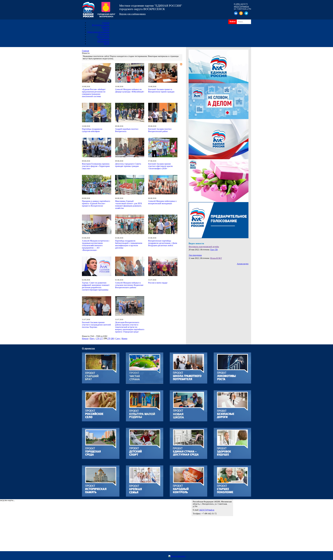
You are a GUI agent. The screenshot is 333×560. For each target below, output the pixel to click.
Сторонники (103, 39)
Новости (105, 27)
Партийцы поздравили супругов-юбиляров (92, 130)
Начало (85, 338)
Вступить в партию (100, 25)
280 (112, 338)
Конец (124, 338)
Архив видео (242, 264)
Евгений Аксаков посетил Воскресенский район (159, 130)
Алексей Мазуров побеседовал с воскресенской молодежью (162, 202)
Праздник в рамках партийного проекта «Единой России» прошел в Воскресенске (96, 203)
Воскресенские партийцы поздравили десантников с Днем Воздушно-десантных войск (162, 243)
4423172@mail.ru (241, 6)
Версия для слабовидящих (132, 14)
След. (117, 338)
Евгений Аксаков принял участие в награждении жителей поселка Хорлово (96, 324)
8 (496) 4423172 (241, 4)
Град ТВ (214, 249)
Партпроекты (103, 41)
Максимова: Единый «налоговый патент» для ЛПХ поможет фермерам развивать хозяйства (128, 204)
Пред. (92, 338)
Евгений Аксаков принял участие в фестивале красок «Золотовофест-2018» (160, 166)
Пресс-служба (103, 37)
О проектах (88, 348)
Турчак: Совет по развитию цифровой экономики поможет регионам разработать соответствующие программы (96, 286)
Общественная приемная (98, 32)
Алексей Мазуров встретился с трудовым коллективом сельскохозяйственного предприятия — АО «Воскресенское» (95, 245)
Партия (106, 30)
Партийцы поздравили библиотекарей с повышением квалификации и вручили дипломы (128, 244)
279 (108, 338)
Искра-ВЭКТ (216, 258)
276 (97, 338)
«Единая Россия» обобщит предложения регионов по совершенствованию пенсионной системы (93, 92)
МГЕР (106, 44)
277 (101, 338)
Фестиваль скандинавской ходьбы (204, 246)
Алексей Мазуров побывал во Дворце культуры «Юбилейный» (129, 90)
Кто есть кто (103, 34)
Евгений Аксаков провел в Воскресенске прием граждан (161, 90)
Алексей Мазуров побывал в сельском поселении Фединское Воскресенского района (129, 285)
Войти (232, 21)
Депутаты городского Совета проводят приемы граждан (128, 165)
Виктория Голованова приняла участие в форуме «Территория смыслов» (96, 166)
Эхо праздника (195, 255)
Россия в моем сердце (157, 283)
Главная (105, 23)
